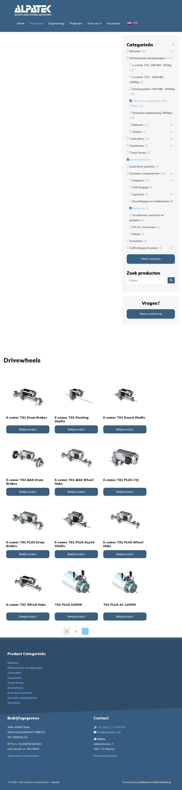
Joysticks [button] (140, 194)
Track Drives (15, 683)
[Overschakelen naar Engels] (135, 23)
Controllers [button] (140, 138)
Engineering (56, 23)
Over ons (93, 23)
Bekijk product (27, 429)
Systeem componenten (22, 697)
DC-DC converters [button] (146, 227)
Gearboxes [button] (139, 145)
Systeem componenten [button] (147, 173)
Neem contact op (151, 313)
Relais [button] (138, 234)
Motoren (12, 663)
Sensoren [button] (140, 208)
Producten (36, 23)
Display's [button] (141, 180)
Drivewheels (15, 687)
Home (21, 23)
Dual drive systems (19, 692)
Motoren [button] (138, 51)
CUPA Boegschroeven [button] (146, 248)
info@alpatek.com (109, 732)
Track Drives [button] (140, 152)
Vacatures (113, 23)
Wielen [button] (139, 131)
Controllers (14, 673)
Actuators (13, 702)
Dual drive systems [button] (144, 166)
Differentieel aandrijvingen (24, 668)
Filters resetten (151, 259)
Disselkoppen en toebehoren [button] (152, 201)
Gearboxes (14, 678)
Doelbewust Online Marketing (154, 782)
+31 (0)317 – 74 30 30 (111, 727)
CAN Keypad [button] (142, 187)
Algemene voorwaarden (23, 755)
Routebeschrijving (105, 755)
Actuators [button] (138, 241)
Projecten (76, 23)
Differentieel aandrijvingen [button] (150, 58)
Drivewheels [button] (140, 159)
